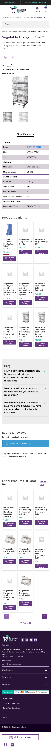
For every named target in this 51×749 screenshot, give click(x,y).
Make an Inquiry (10, 259)
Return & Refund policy (11, 703)
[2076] (5, 744)
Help (5, 718)
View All (43, 483)
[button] (5, 9)
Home (4, 31)
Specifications (25, 134)
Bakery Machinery (11, 17)
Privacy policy (8, 698)
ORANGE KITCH (34, 147)
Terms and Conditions (11, 708)
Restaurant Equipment (33, 17)
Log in (37, 11)
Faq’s (5, 713)
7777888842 (10, 2)
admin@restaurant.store (35, 2)
